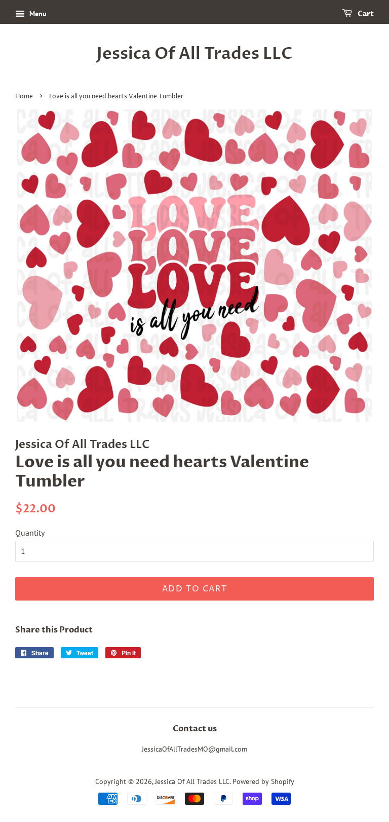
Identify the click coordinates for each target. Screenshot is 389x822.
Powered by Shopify (263, 781)
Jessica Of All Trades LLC (195, 53)
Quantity (30, 533)
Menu (37, 13)
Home (24, 96)
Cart (365, 14)
